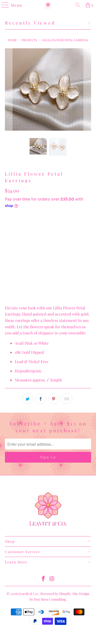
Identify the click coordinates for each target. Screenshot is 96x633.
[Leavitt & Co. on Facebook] (43, 578)
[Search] (77, 5)
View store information (28, 293)
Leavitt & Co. (28, 593)
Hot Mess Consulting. (50, 599)
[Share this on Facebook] (40, 398)
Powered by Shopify (55, 593)
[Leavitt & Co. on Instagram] (52, 578)
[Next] (87, 89)
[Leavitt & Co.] (48, 5)
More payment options (48, 276)
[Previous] (9, 89)
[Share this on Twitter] (27, 398)
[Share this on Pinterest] (53, 398)
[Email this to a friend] (67, 398)
